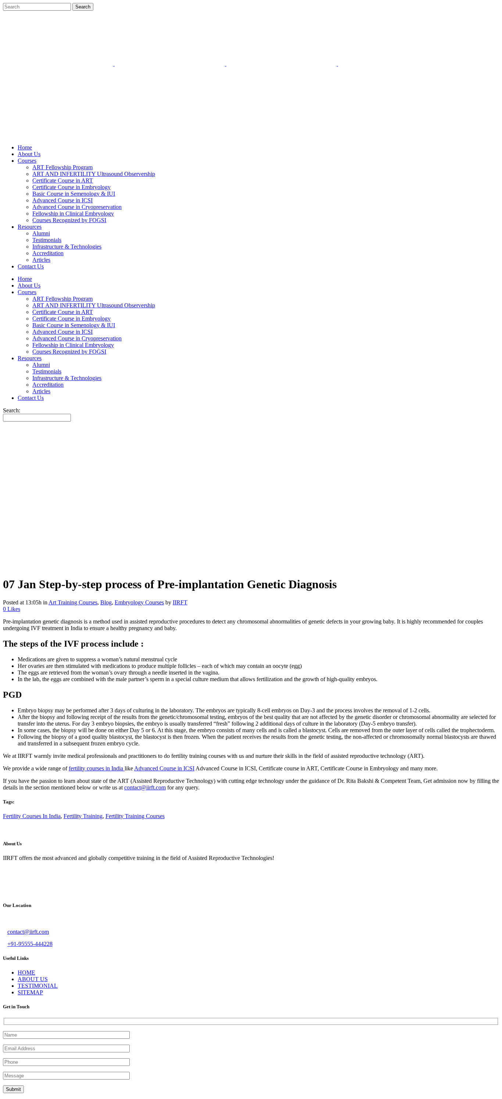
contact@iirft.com (145, 787)
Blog (106, 602)
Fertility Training (83, 816)
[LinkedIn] (68, 135)
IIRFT (180, 602)
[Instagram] (53, 135)
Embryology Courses (139, 602)
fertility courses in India (97, 768)
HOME (26, 972)
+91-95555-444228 (30, 944)
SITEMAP (30, 992)
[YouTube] (83, 135)
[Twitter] (39, 135)
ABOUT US (33, 979)
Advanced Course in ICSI (164, 768)
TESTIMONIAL (38, 986)
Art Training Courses (73, 602)
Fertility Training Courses (135, 816)
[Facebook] (24, 135)
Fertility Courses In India (32, 816)
